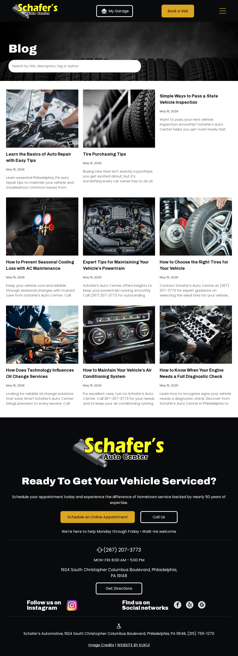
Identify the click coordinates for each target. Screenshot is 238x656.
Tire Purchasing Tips (104, 154)
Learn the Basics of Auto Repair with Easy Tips (38, 157)
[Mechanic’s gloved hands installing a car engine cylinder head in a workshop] (196, 335)
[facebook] (177, 605)
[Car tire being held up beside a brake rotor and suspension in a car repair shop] (196, 226)
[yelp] (189, 605)
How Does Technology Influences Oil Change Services (40, 373)
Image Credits (101, 645)
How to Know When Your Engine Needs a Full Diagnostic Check (192, 373)
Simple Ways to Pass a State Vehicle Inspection (189, 99)
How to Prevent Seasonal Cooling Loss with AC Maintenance (40, 265)
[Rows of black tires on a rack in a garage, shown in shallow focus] (119, 119)
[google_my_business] (201, 605)
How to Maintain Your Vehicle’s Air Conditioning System (117, 373)
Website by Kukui (133, 645)
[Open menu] (222, 10)
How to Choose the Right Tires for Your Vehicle (194, 265)
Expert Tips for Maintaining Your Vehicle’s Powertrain (116, 265)
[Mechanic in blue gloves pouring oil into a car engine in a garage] (42, 335)
